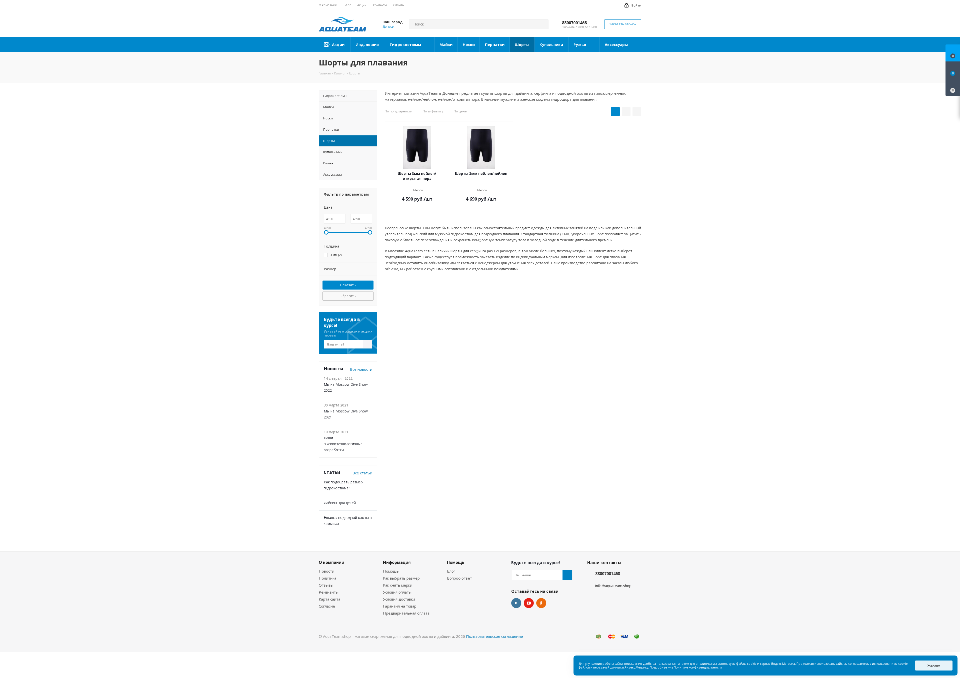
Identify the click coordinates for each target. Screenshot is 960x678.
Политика (327, 578)
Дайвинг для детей (340, 502)
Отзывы (326, 585)
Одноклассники (541, 603)
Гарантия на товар (399, 606)
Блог (451, 571)
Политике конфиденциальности (698, 667)
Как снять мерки (397, 585)
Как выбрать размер (401, 578)
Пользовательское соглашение (494, 636)
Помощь (391, 571)
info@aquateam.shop (613, 585)
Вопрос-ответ (459, 578)
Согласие (327, 606)
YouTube (529, 603)
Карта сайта (329, 599)
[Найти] (542, 24)
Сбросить (348, 296)
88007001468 (574, 22)
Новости (326, 571)
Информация (397, 562)
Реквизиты (328, 592)
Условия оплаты (397, 592)
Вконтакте (516, 603)
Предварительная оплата (406, 613)
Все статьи (362, 472)
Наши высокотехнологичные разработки (343, 443)
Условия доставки (399, 599)
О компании (331, 562)
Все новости (361, 369)
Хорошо (934, 665)
